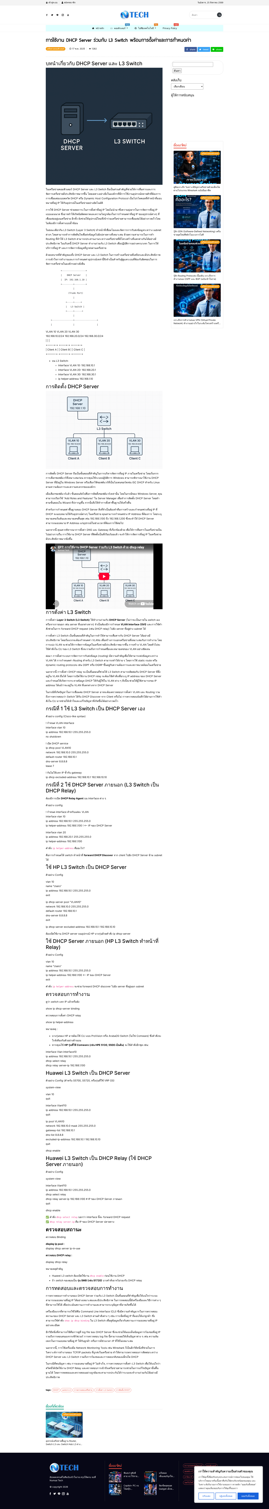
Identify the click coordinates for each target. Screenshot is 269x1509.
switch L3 (66, 1390)
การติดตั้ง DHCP (123, 1390)
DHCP (56, 1390)
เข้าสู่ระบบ (52, 2)
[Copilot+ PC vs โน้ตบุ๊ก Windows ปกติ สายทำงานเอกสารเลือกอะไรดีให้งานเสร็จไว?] (115, 1489)
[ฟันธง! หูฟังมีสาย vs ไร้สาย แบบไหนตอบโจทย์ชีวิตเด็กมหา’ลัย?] (115, 1476)
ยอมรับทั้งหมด (248, 1496)
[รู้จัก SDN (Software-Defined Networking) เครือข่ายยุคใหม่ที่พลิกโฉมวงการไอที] (197, 211)
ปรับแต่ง (206, 1496)
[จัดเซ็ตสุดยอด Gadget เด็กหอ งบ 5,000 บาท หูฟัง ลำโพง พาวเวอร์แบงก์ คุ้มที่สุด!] (150, 1489)
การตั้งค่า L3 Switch (104, 1390)
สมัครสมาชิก (69, 2)
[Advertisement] (197, 117)
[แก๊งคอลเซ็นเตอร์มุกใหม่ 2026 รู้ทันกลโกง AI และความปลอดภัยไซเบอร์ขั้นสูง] (150, 1476)
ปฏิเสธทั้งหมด (225, 1496)
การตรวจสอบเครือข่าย (83, 1390)
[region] (228, 1484)
